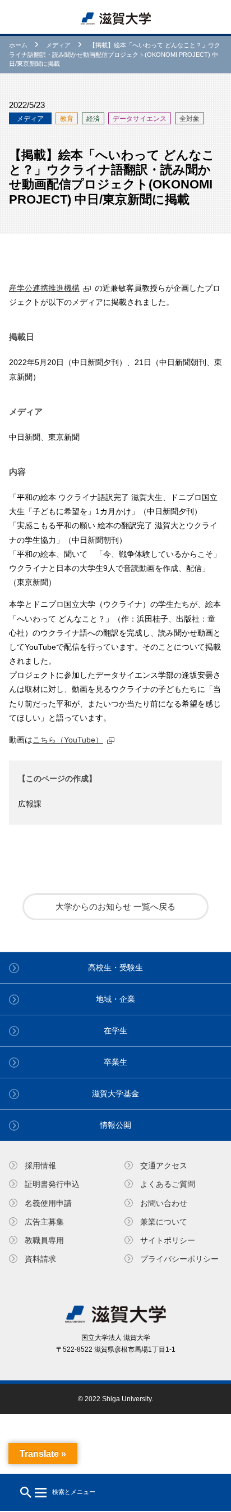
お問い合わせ (163, 1203)
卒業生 (115, 1062)
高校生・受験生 (115, 967)
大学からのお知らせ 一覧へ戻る (115, 906)
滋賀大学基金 (115, 1093)
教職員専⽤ (44, 1240)
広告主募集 (44, 1221)
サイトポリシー (167, 1240)
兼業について (163, 1221)
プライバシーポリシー (179, 1258)
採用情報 (40, 1165)
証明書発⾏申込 (52, 1184)
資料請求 (40, 1258)
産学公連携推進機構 (44, 288)
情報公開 (115, 1125)
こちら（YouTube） (68, 739)
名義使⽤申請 (48, 1203)
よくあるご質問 (167, 1184)
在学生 (115, 1030)
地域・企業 (115, 999)
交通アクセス (163, 1165)
